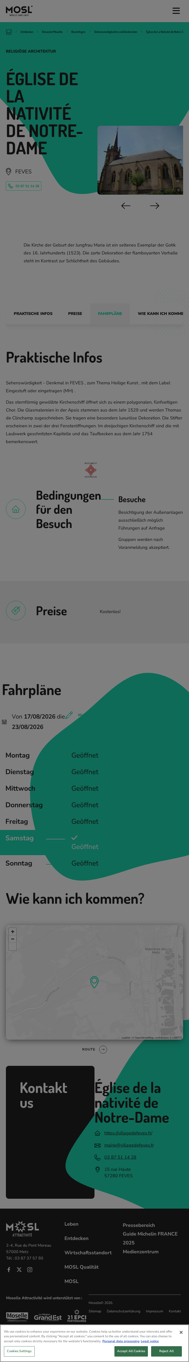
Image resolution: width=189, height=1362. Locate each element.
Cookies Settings (19, 1351)
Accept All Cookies (131, 1351)
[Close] (181, 1332)
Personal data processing (121, 1341)
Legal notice (150, 1341)
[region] (94, 1343)
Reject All (166, 1351)
